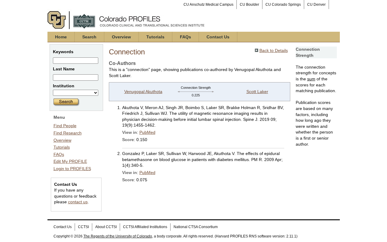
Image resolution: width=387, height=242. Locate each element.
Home (61, 36)
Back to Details (273, 50)
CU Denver (316, 4)
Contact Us (218, 36)
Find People (65, 125)
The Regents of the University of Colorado (117, 236)
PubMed (147, 132)
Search (89, 36)
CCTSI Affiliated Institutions (145, 227)
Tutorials (155, 36)
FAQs (185, 36)
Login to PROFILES (72, 168)
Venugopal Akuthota (143, 91)
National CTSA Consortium (196, 227)
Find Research (68, 133)
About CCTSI (106, 227)
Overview (121, 36)
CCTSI (83, 227)
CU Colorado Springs (283, 4)
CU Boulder (249, 4)
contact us (78, 201)
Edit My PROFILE (70, 161)
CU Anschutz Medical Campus (208, 4)
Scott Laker (257, 91)
